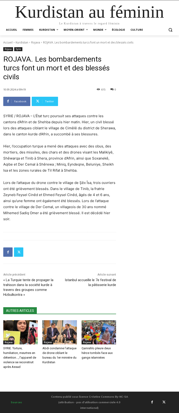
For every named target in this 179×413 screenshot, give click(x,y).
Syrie (18, 49)
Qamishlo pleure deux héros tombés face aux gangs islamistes (97, 352)
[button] (170, 29)
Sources (16, 402)
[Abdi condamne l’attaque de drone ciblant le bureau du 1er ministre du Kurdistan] (59, 332)
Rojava (35, 42)
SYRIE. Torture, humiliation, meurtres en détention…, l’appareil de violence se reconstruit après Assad (19, 357)
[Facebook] (8, 252)
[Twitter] (18, 252)
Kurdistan (22, 42)
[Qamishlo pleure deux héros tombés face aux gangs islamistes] (99, 332)
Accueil (8, 42)
